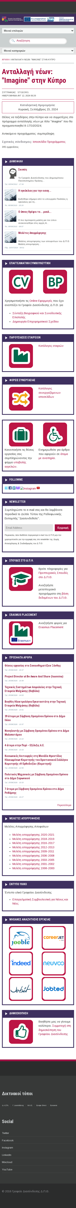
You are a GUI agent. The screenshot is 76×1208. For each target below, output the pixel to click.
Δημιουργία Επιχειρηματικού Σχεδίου (35, 321)
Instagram (7, 1147)
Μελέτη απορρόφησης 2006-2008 (33, 855)
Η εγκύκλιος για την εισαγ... (34, 190)
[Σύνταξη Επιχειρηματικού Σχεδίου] (55, 292)
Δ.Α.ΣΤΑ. (5, 1105)
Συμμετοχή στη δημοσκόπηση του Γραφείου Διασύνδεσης (55, 1030)
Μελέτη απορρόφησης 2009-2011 (33, 851)
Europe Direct (41, 1105)
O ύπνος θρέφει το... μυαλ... (34, 211)
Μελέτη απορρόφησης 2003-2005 (33, 859)
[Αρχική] (38, 20)
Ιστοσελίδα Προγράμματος (49, 141)
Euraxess (53, 1105)
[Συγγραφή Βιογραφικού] (21, 292)
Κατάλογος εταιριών (51, 345)
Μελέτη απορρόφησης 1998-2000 (33, 868)
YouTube (7, 1169)
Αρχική (6, 60)
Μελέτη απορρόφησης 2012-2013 (33, 847)
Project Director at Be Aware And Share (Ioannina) (34, 676)
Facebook (7, 1140)
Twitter (5, 1133)
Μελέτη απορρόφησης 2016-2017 (33, 843)
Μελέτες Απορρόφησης (32, 232)
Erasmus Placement (51, 627)
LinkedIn (6, 1155)
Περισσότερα (64, 805)
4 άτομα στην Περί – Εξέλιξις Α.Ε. (24, 745)
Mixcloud (7, 1162)
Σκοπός (22, 169)
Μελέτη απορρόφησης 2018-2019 (33, 838)
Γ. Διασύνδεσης (18, 1105)
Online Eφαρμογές (40, 300)
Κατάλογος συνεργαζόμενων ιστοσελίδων (50, 392)
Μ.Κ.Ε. (30, 1105)
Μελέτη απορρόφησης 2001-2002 (33, 864)
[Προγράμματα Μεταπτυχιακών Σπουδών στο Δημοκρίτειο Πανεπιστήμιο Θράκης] (21, 590)
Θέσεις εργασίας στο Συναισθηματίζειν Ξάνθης (33, 665)
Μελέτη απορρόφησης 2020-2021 (33, 834)
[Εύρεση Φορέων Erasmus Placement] (21, 644)
